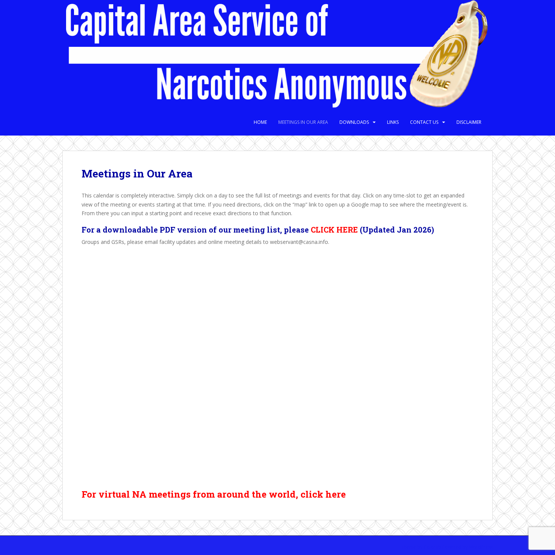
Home (260, 122)
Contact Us (424, 122)
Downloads (354, 122)
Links (393, 122)
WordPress (481, 547)
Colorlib (432, 547)
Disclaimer (468, 122)
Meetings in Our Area (303, 122)
